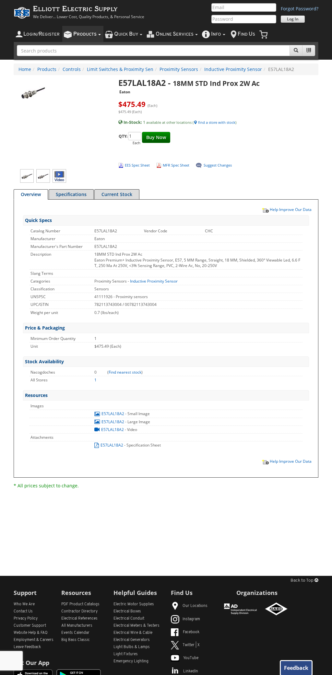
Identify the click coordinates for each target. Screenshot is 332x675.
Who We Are (24, 604)
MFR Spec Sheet (176, 165)
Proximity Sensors (179, 69)
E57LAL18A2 (113, 413)
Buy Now (156, 137)
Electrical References (79, 619)
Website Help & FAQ (31, 633)
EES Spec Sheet (137, 165)
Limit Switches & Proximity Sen (120, 69)
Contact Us (23, 611)
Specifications (71, 194)
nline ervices (175, 34)
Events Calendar (75, 633)
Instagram (191, 619)
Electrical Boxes (127, 611)
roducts (85, 34)
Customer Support (30, 626)
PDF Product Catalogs (80, 604)
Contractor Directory (79, 611)
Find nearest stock (125, 372)
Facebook (191, 632)
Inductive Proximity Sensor (233, 69)
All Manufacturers (76, 626)
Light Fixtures (125, 654)
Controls (72, 69)
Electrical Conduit (128, 619)
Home (24, 69)
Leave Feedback (27, 647)
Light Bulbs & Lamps (131, 647)
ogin (41, 34)
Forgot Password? (299, 9)
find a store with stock (216, 122)
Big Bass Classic (75, 640)
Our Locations (195, 606)
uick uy (126, 34)
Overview (31, 194)
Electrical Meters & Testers (136, 626)
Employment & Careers (33, 640)
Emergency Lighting (130, 661)
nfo (216, 34)
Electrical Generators (131, 640)
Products (46, 69)
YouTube (190, 658)
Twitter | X (191, 645)
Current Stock (116, 194)
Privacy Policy (26, 619)
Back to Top (302, 580)
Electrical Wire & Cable (132, 633)
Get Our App (31, 663)
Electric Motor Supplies (133, 604)
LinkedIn (190, 671)
